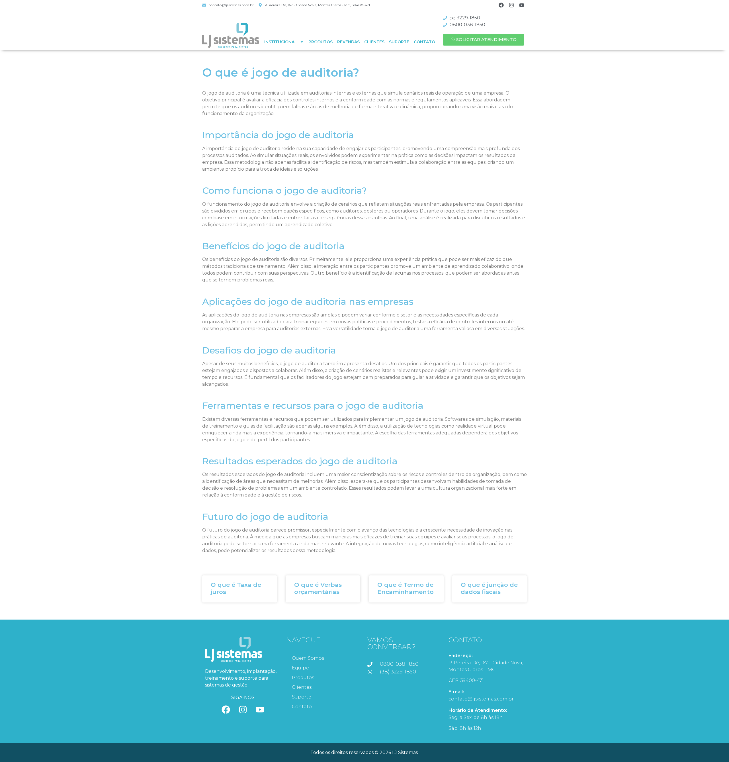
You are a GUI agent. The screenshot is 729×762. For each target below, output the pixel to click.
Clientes (374, 41)
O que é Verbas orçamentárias (318, 588)
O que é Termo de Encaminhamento (405, 588)
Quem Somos (308, 658)
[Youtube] (522, 5)
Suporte (399, 41)
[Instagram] (511, 5)
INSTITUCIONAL (280, 41)
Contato (424, 41)
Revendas (348, 41)
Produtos (320, 41)
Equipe (300, 668)
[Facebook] (501, 5)
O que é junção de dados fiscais (489, 588)
